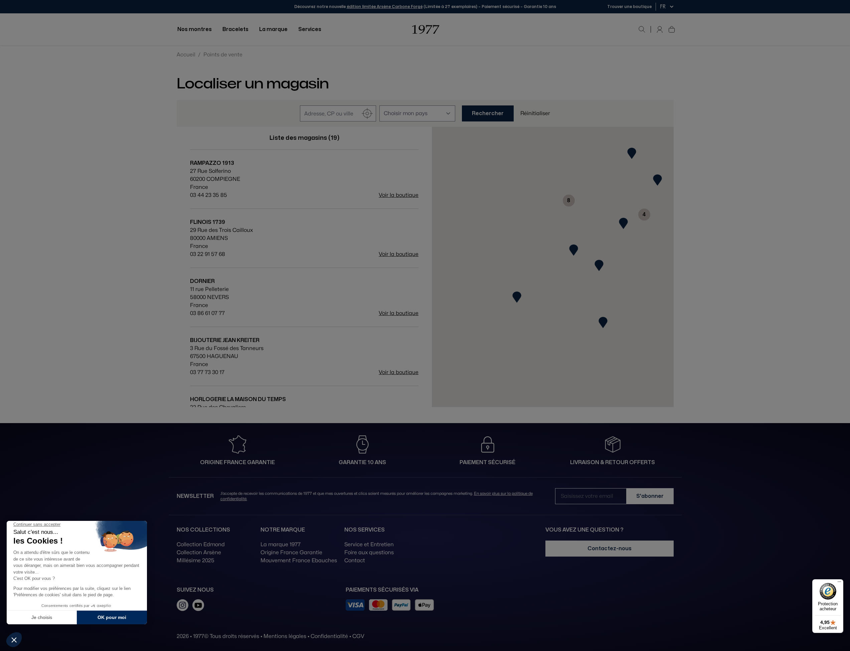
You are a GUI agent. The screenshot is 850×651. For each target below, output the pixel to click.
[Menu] (839, 583)
